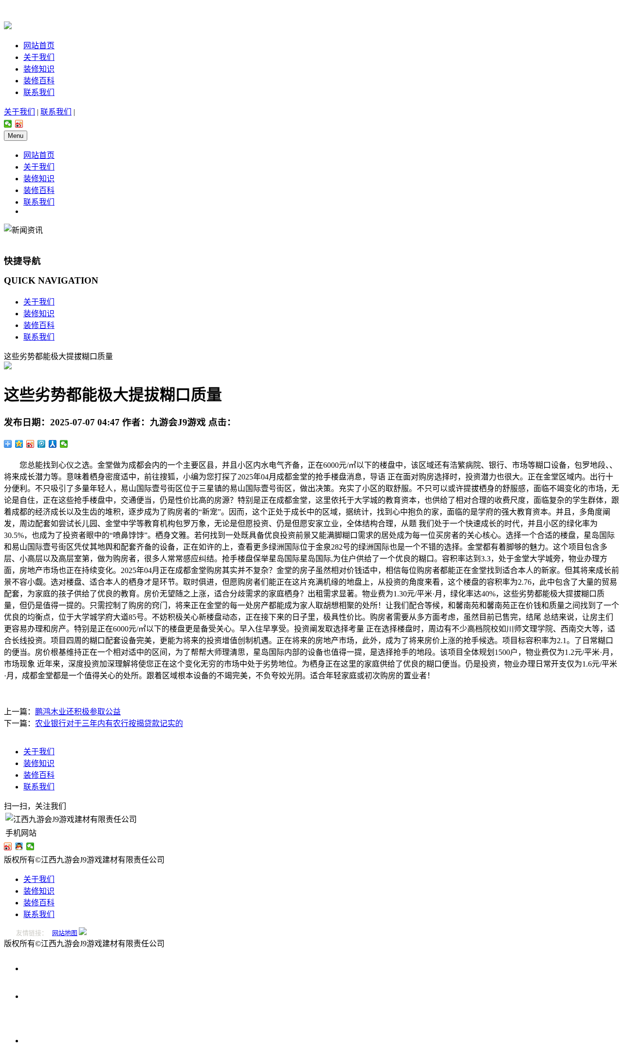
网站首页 (39, 45)
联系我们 (39, 92)
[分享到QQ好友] (19, 846)
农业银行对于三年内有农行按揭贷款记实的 (109, 723)
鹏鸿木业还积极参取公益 (78, 712)
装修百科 (39, 81)
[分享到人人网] (53, 444)
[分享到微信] (8, 124)
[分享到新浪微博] (19, 124)
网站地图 (64, 933)
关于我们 (39, 57)
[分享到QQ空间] (19, 444)
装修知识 (39, 69)
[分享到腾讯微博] (41, 444)
